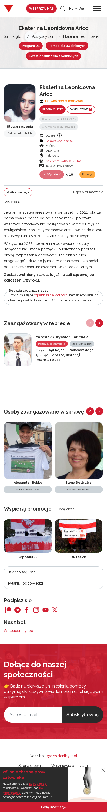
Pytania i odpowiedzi (25, 583)
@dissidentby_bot (19, 631)
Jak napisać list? (21, 572)
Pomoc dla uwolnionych (67, 46)
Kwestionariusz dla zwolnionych (53, 56)
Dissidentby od (59, 118)
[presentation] (90, 323)
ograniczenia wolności (51, 295)
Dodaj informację (53, 807)
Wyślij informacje (18, 192)
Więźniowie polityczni (70, 766)
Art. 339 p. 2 (12, 201)
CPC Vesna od (58, 126)
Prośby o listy (52, 109)
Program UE (31, 46)
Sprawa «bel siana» (59, 141)
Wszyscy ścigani (46, 36)
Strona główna (16, 36)
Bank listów (80, 109)
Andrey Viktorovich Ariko (63, 161)
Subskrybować (82, 714)
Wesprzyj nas (41, 8)
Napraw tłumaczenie (88, 192)
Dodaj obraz (66, 509)
